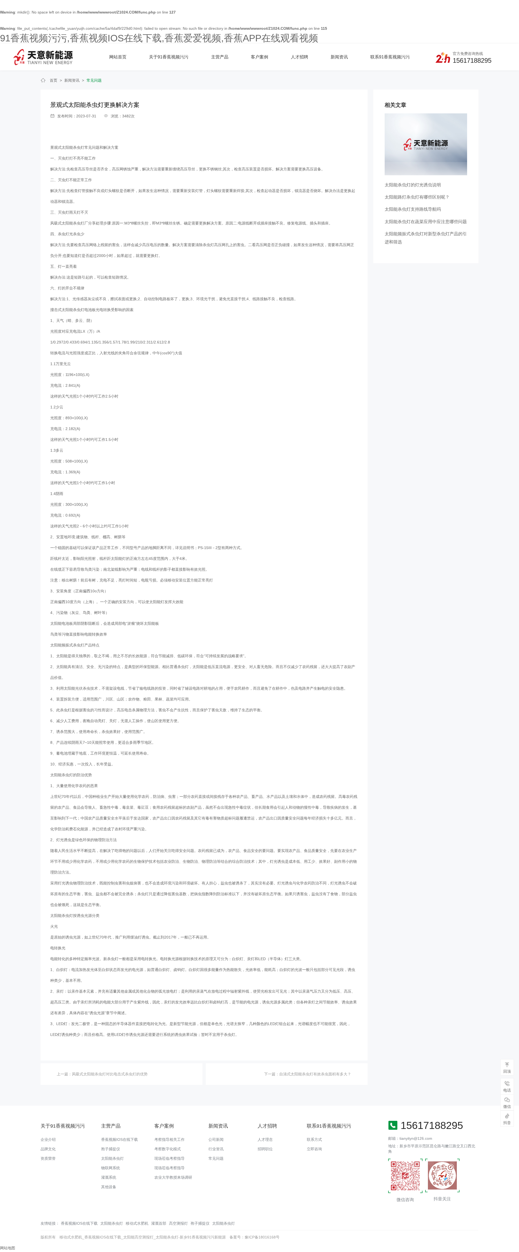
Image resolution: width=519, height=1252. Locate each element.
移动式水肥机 (137, 1223)
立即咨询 (314, 1149)
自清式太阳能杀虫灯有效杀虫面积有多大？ (315, 1074)
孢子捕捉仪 (110, 1149)
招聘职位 (265, 1149)
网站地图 (7, 1248)
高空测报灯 (178, 1223)
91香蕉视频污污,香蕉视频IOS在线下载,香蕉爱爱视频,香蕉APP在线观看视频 (159, 38)
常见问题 (94, 80)
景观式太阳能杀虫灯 (67, 147)
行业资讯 (216, 1149)
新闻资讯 (339, 57)
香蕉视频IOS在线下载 (119, 1139)
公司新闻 (216, 1139)
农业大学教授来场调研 (173, 1177)
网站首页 (118, 57)
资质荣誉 (48, 1158)
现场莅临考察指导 (169, 1158)
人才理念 (265, 1139)
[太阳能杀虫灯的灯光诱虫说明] (426, 144)
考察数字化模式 (167, 1149)
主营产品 (219, 57)
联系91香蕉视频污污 (390, 57)
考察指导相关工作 (169, 1139)
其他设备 (108, 1187)
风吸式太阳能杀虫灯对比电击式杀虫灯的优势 (110, 1074)
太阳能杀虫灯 (112, 1158)
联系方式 (314, 1139)
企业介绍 (48, 1139)
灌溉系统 (108, 1177)
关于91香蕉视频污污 (168, 57)
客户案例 (259, 57)
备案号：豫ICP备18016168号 (254, 1237)
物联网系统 (110, 1168)
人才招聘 (299, 57)
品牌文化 (48, 1149)
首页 (53, 80)
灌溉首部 (158, 1223)
